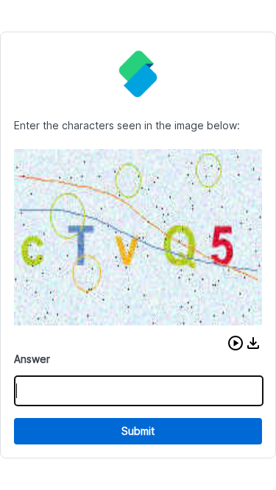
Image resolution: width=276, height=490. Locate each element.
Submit (138, 431)
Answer (32, 359)
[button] (235, 343)
